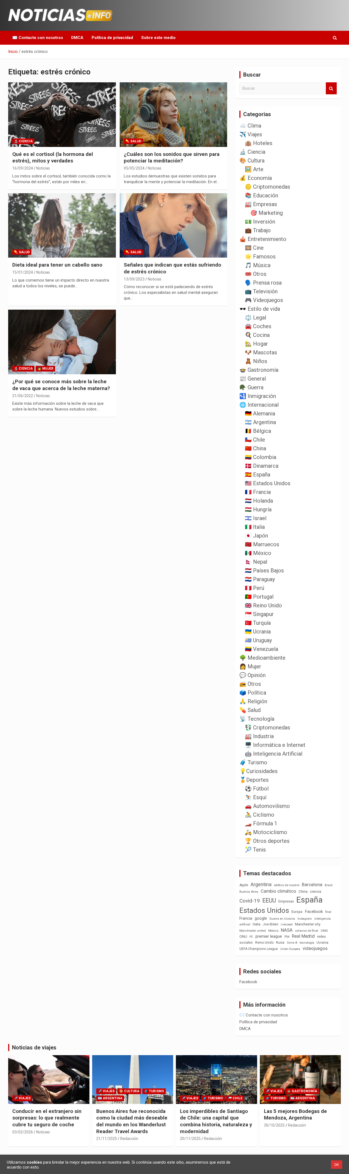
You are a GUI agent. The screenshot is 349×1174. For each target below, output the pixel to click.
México (273, 930)
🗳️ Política (252, 692)
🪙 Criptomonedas (267, 186)
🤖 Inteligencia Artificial (273, 753)
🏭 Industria (259, 736)
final (328, 912)
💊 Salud (133, 141)
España (309, 899)
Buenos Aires (248, 892)
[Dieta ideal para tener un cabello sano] (62, 225)
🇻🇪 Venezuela (261, 649)
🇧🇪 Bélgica (258, 431)
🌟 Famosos (260, 256)
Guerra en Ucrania (282, 919)
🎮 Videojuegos (264, 300)
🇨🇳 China (255, 448)
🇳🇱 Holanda (259, 500)
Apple (243, 885)
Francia (245, 918)
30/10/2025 (274, 1125)
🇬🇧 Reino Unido (263, 605)
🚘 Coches (258, 326)
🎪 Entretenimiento (262, 239)
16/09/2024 (22, 168)
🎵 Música (257, 265)
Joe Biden (270, 924)
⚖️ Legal (255, 317)
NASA (287, 930)
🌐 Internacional (259, 405)
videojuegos (315, 948)
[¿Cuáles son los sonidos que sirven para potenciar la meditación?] (173, 114)
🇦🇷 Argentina (260, 422)
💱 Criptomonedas (267, 727)
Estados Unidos (264, 910)
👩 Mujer (45, 368)
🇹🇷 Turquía (258, 623)
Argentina (261, 884)
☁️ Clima (250, 125)
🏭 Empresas (261, 204)
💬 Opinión (252, 675)
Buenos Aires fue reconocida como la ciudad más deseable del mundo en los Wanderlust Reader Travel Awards (131, 1121)
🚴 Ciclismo (259, 814)
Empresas (286, 901)
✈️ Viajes (250, 134)
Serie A (292, 942)
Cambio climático (278, 891)
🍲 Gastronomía (258, 370)
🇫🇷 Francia (258, 492)
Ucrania (322, 942)
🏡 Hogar (256, 343)
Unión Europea (290, 949)
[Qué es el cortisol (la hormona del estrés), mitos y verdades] (62, 114)
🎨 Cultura (251, 160)
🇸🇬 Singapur (259, 614)
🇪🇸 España (257, 474)
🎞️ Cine (254, 248)
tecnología (307, 942)
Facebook (314, 911)
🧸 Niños (256, 361)
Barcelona (312, 884)
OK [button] (336, 1165)
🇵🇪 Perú (254, 588)
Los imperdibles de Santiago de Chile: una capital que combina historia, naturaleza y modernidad (216, 1121)
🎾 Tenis (255, 849)
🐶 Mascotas (261, 352)
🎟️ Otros (255, 274)
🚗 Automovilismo (267, 806)
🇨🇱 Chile (255, 439)
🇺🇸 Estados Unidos (267, 483)
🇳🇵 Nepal (256, 562)
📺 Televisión (261, 291)
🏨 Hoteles (258, 143)
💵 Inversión (260, 221)
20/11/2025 (190, 1138)
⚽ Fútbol (257, 788)
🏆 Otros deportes (267, 841)
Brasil (329, 885)
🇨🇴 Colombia (260, 457)
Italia (256, 924)
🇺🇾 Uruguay (258, 640)
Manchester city (307, 924)
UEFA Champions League (258, 949)
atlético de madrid (286, 885)
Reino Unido (264, 942)
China (303, 891)
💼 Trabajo (258, 230)
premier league (268, 936)
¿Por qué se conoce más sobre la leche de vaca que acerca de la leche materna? (61, 384)
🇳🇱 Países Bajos (264, 570)
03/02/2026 (22, 1132)
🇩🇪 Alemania (260, 413)
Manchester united (252, 930)
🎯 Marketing (266, 213)
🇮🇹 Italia (255, 527)
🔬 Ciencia (23, 141)
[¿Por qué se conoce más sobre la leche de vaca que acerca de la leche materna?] (62, 342)
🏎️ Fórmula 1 (261, 823)
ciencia (315, 891)
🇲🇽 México (258, 553)
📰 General (252, 378)
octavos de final (306, 930)
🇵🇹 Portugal (259, 596)
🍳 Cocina (257, 335)
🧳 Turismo (253, 762)
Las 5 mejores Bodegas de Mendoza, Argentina (295, 1114)
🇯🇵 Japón (256, 535)
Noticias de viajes (34, 1047)
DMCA (77, 37)
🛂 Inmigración (257, 396)
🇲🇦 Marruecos (262, 544)
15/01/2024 (22, 272)
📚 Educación (261, 195)
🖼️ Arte (254, 169)
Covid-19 (249, 901)
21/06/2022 (22, 396)
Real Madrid (303, 936)
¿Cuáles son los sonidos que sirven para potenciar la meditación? (171, 157)
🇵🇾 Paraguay (260, 579)
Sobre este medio (158, 37)
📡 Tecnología (256, 719)
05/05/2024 (134, 168)
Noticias (43, 168)
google (261, 918)
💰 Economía (255, 178)
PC (251, 936)
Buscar (331, 88)
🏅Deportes (254, 780)
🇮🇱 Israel (255, 518)
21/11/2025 (106, 1138)
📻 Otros (250, 684)
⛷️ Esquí (255, 797)
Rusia (280, 942)
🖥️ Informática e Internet (275, 745)
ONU (243, 936)
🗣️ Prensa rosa (263, 282)
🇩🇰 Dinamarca (261, 466)
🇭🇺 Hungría (258, 509)
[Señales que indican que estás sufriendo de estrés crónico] (173, 225)
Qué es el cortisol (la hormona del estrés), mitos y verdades (52, 157)
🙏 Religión (253, 701)
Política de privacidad (112, 37)
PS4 (286, 936)
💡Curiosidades (258, 771)
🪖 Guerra (251, 387)
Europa (296, 912)
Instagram (304, 919)
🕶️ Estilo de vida (259, 309)
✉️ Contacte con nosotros (37, 37)
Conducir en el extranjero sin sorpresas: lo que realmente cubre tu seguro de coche (47, 1118)
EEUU (269, 900)
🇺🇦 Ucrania (258, 631)
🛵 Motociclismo (266, 832)
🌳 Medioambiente (262, 657)
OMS (324, 930)
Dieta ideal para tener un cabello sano (57, 265)
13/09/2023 (134, 279)
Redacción (129, 1138)
